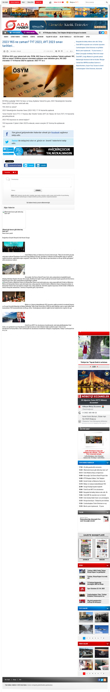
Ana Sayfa (5, 2)
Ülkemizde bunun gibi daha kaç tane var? (93, 470)
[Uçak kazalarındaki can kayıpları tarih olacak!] (101, 629)
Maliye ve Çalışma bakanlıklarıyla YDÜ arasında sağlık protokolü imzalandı (92, 485)
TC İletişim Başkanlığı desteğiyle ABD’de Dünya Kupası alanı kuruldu (95, 583)
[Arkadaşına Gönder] (59, 51)
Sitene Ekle (30, 2)
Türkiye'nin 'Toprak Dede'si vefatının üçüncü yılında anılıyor (94, 363)
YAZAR (81, 512)
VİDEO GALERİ (83, 644)
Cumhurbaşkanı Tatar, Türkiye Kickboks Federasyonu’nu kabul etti (97, 595)
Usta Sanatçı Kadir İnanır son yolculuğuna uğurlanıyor (94, 499)
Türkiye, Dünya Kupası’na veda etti (97, 577)
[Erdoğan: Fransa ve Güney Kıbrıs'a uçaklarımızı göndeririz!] (101, 664)
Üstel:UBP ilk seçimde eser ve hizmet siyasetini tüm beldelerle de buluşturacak (92, 496)
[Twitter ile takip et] (103, 32)
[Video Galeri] (29, 33)
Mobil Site (38, 2)
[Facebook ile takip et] (100, 32)
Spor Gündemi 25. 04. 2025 (96, 588)
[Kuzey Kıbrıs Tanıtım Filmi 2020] (86, 652)
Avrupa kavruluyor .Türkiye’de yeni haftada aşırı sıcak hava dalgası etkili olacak (94, 502)
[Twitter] (7, 51)
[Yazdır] (62, 51)
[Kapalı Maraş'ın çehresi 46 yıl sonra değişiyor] (86, 617)
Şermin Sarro (90, 519)
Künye (14, 679)
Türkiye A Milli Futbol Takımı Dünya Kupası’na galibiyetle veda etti (96, 571)
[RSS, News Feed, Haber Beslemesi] (105, 32)
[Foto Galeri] (15, 33)
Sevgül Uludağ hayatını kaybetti (90, 487)
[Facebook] (4, 51)
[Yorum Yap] (56, 51)
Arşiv (23, 2)
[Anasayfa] (5, 33)
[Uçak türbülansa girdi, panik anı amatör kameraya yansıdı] (86, 664)
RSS (20, 679)
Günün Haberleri (15, 2)
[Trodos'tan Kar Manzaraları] (86, 629)
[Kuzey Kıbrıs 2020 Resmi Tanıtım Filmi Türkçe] (101, 652)
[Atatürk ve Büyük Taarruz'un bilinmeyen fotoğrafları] (101, 617)
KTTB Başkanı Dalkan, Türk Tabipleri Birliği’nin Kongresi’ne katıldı (91, 479)
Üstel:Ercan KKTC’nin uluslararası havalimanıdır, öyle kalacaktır (91, 491)
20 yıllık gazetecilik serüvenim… (90, 467)
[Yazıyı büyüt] (71, 51)
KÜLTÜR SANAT (85, 429)
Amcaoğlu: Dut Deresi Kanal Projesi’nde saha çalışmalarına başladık (93, 477)
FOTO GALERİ (83, 608)
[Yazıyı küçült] (66, 51)
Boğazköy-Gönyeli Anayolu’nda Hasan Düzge (16, 238)
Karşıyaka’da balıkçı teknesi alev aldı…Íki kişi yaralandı (93, 493)
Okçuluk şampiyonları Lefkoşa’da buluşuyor (94, 601)
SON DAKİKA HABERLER (86, 463)
